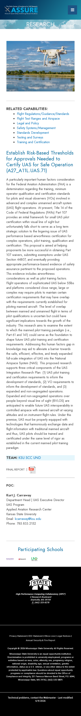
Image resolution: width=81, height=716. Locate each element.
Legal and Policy (28, 123)
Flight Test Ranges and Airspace (38, 118)
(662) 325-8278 (41, 602)
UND (37, 457)
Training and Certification (33, 142)
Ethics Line (49, 636)
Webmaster (49, 697)
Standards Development (33, 132)
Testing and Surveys (30, 137)
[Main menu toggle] (72, 10)
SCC (29, 457)
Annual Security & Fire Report (40, 640)
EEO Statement (36, 636)
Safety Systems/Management (36, 128)
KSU (21, 457)
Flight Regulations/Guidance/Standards (43, 114)
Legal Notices (64, 636)
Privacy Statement (18, 636)
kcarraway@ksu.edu (28, 519)
